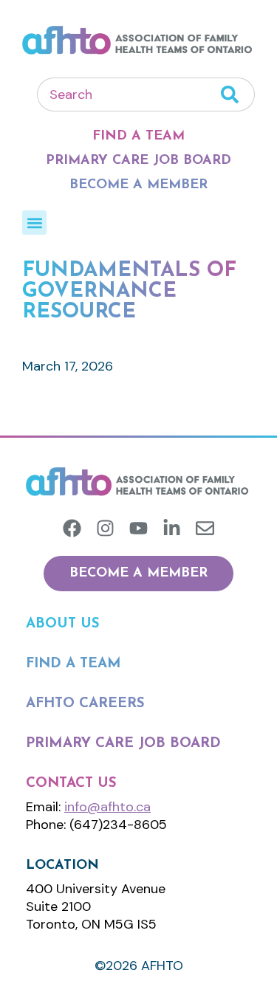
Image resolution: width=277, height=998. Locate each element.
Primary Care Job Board (138, 161)
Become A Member (138, 185)
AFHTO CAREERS (85, 704)
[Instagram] (105, 528)
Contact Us (71, 784)
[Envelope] (205, 528)
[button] (34, 222)
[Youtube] (138, 528)
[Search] (238, 94)
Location (62, 866)
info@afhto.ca (107, 807)
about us (63, 624)
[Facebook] (72, 528)
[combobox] (129, 94)
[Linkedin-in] (172, 528)
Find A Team (138, 136)
